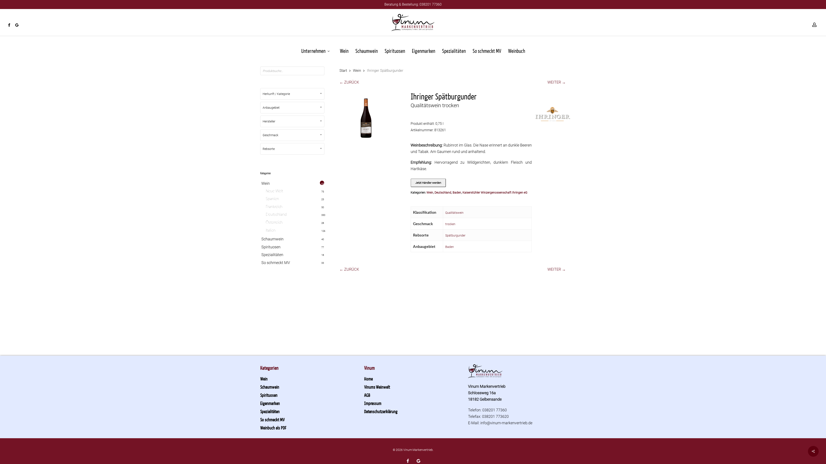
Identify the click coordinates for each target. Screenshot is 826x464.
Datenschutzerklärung (381, 411)
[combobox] (292, 94)
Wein (265, 183)
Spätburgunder (455, 235)
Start (343, 71)
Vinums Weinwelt (377, 387)
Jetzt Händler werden (428, 182)
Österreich (274, 222)
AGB (367, 395)
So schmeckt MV (275, 262)
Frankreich (274, 207)
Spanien (272, 199)
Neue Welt (274, 191)
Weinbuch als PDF (273, 427)
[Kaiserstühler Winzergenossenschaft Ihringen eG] (553, 116)
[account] (814, 25)
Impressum (372, 403)
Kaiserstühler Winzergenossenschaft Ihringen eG (494, 192)
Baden (457, 192)
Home (368, 379)
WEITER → (556, 82)
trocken (450, 224)
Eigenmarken (270, 403)
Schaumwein (272, 239)
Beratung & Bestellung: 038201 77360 (413, 4)
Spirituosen (270, 247)
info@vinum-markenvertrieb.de (506, 423)
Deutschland (276, 215)
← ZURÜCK (349, 82)
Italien (271, 230)
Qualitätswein (454, 212)
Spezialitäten (272, 254)
